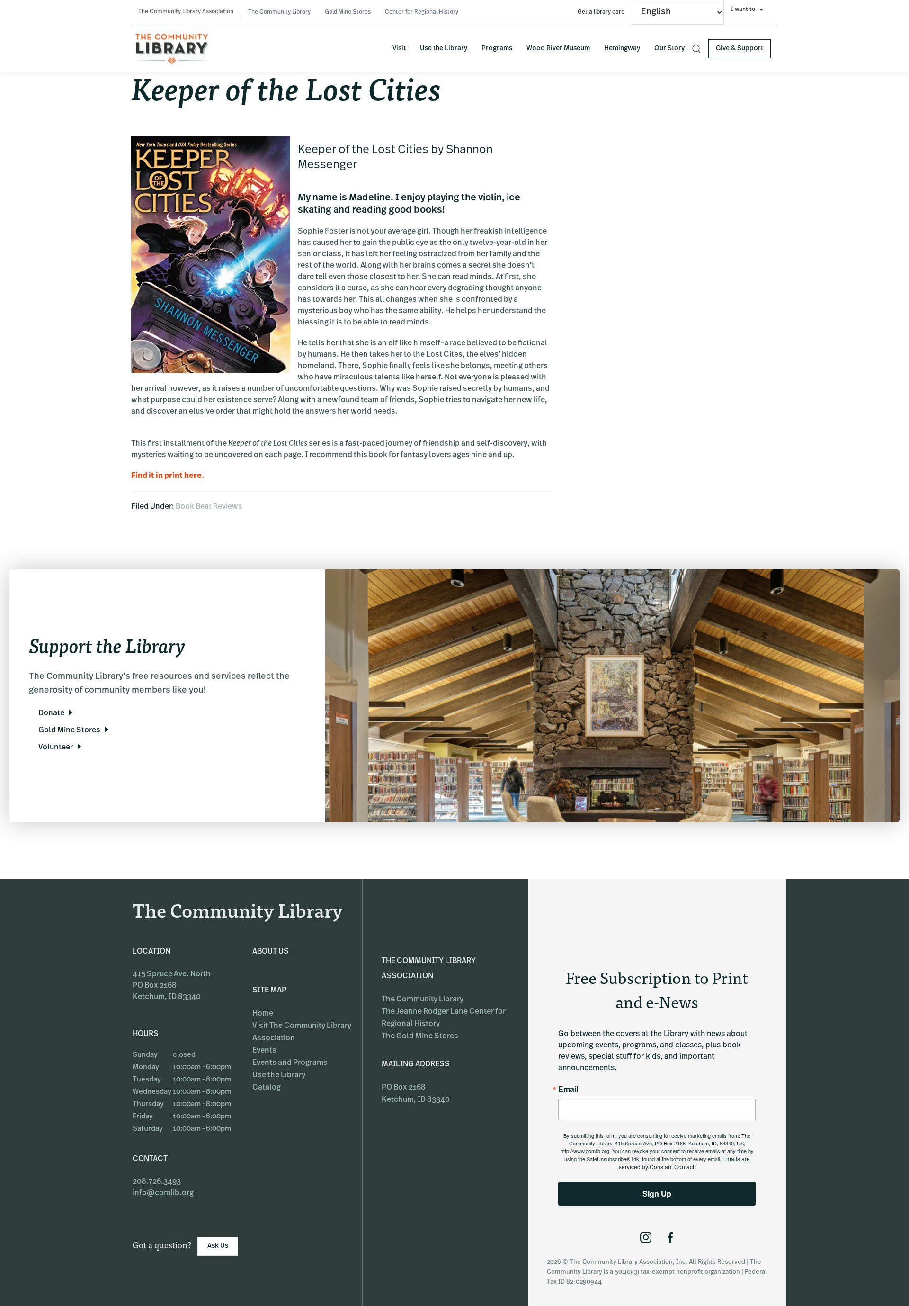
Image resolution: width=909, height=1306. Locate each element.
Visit (399, 48)
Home (262, 1014)
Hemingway (622, 48)
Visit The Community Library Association (301, 1032)
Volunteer (55, 747)
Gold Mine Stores (348, 12)
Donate (51, 713)
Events (264, 1050)
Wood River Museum (558, 48)
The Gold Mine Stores (420, 1036)
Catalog (266, 1087)
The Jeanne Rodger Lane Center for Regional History (444, 1018)
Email (568, 1089)
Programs (496, 48)
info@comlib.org (163, 1193)
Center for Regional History (421, 12)
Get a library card (601, 12)
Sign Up (656, 1193)
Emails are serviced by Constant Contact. (684, 1162)
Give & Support (739, 48)
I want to (743, 9)
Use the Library (443, 48)
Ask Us (217, 1246)
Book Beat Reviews (209, 507)
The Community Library (279, 12)
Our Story (669, 48)
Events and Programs (290, 1063)
